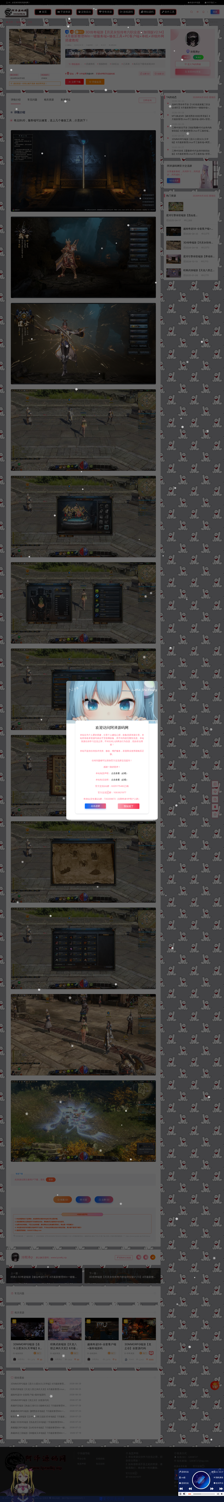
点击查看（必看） (119, 773)
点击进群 (95, 806)
